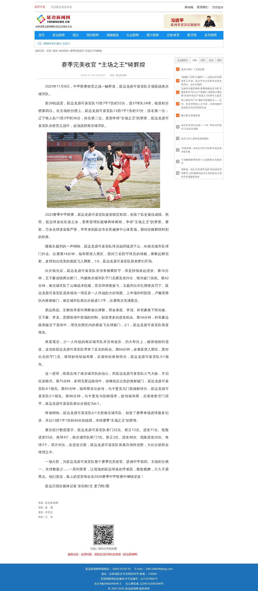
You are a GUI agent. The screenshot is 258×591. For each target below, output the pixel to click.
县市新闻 (210, 35)
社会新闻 (133, 35)
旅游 (55, 50)
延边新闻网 (121, 75)
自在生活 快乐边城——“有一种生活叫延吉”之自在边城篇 (201, 126)
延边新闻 (59, 35)
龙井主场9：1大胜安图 (192, 69)
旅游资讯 (63, 50)
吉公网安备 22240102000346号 (144, 583)
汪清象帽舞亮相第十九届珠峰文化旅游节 (201, 161)
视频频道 (113, 35)
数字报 (191, 35)
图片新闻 (153, 35)
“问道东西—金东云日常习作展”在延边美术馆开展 (201, 150)
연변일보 (217, 7)
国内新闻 (93, 35)
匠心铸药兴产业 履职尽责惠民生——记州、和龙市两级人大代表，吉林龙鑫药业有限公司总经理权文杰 (201, 103)
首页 (42, 35)
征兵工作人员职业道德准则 (195, 138)
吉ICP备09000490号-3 (107, 583)
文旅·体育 (173, 35)
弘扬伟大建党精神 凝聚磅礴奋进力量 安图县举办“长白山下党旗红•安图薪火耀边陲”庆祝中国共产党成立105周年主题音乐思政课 (201, 92)
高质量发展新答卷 (61, 7)
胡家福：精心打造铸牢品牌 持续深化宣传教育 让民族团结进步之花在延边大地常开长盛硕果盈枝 (201, 173)
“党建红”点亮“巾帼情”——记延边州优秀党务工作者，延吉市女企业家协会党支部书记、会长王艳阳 (201, 80)
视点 (76, 35)
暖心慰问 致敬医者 (190, 115)
